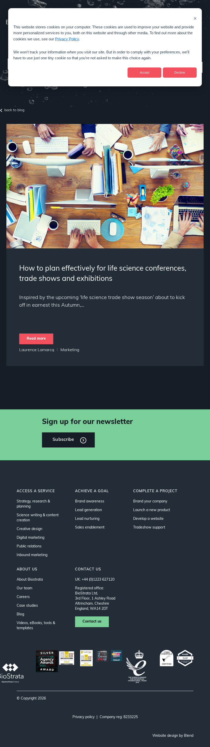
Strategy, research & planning (33, 504)
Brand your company (150, 501)
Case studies (27, 606)
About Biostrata (30, 580)
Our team (24, 588)
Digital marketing (30, 538)
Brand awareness (89, 501)
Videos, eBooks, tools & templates (36, 625)
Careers (23, 597)
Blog (20, 614)
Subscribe (63, 440)
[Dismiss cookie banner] (195, 18)
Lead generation (88, 510)
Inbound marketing (32, 555)
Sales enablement (89, 528)
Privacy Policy (67, 39)
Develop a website (148, 519)
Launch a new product (151, 510)
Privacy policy (83, 717)
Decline (179, 72)
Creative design (29, 529)
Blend (188, 736)
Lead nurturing (87, 519)
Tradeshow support (149, 528)
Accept (144, 72)
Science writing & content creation (38, 517)
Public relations (29, 546)
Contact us (91, 622)
